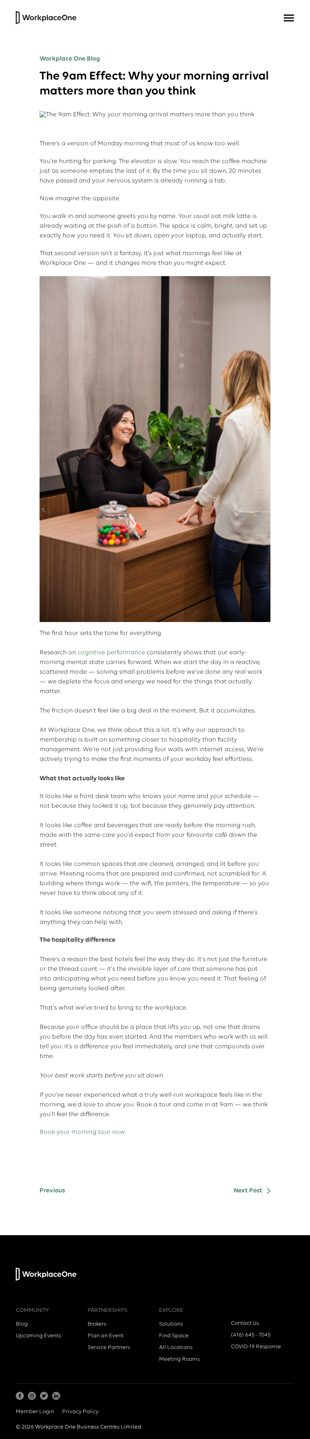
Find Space (174, 1336)
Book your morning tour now (82, 1132)
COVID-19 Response (256, 1347)
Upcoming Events (38, 1336)
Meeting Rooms (179, 1359)
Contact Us (245, 1323)
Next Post (248, 1191)
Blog (22, 1324)
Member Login (35, 1412)
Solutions (171, 1324)
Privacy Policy (80, 1412)
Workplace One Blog (70, 59)
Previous (52, 1191)
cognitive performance (111, 652)
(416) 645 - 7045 (251, 1335)
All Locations (176, 1348)
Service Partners (109, 1348)
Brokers (97, 1324)
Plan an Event (106, 1336)
